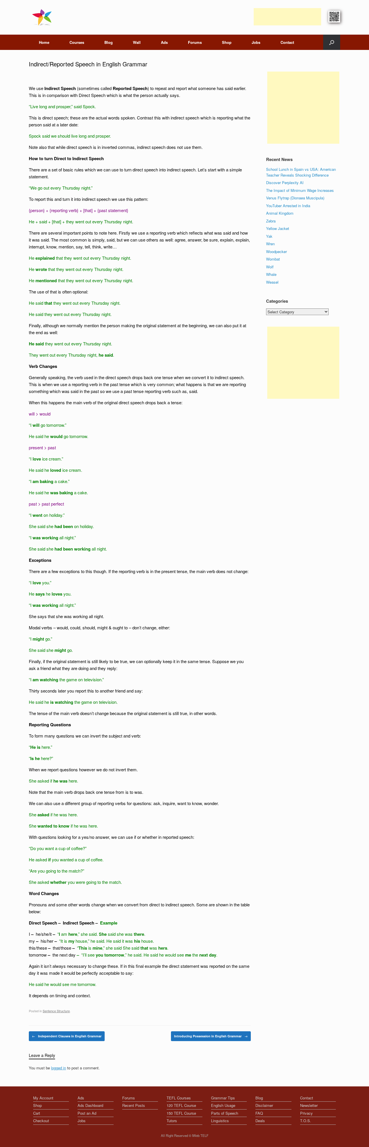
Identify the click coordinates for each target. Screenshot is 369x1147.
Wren (270, 243)
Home (44, 42)
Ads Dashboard (90, 1105)
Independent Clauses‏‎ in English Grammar (66, 1036)
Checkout (41, 1120)
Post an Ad (87, 1113)
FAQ (259, 1113)
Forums (195, 42)
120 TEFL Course (181, 1105)
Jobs (256, 42)
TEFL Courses (179, 1098)
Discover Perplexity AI (285, 182)
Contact (287, 42)
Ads (164, 42)
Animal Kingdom (279, 213)
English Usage (223, 1105)
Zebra (271, 221)
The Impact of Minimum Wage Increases (300, 190)
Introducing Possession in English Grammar (211, 1036)
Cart (36, 1113)
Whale (271, 274)
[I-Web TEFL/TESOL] (43, 17)
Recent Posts (133, 1105)
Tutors (172, 1120)
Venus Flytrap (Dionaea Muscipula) (295, 198)
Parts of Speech (224, 1113)
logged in (58, 1068)
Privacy (306, 1113)
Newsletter (309, 1105)
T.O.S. (305, 1120)
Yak (269, 236)
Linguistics (220, 1120)
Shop (226, 42)
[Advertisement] (287, 16)
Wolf (270, 267)
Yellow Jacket (277, 228)
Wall (137, 42)
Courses (76, 42)
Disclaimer (264, 1105)
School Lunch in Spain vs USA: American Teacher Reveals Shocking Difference (301, 172)
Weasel (272, 282)
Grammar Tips (223, 1098)
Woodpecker (276, 251)
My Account (43, 1098)
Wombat (273, 259)
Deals (260, 1120)
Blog (108, 42)
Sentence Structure (56, 1010)
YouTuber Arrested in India (288, 205)
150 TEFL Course (181, 1113)
